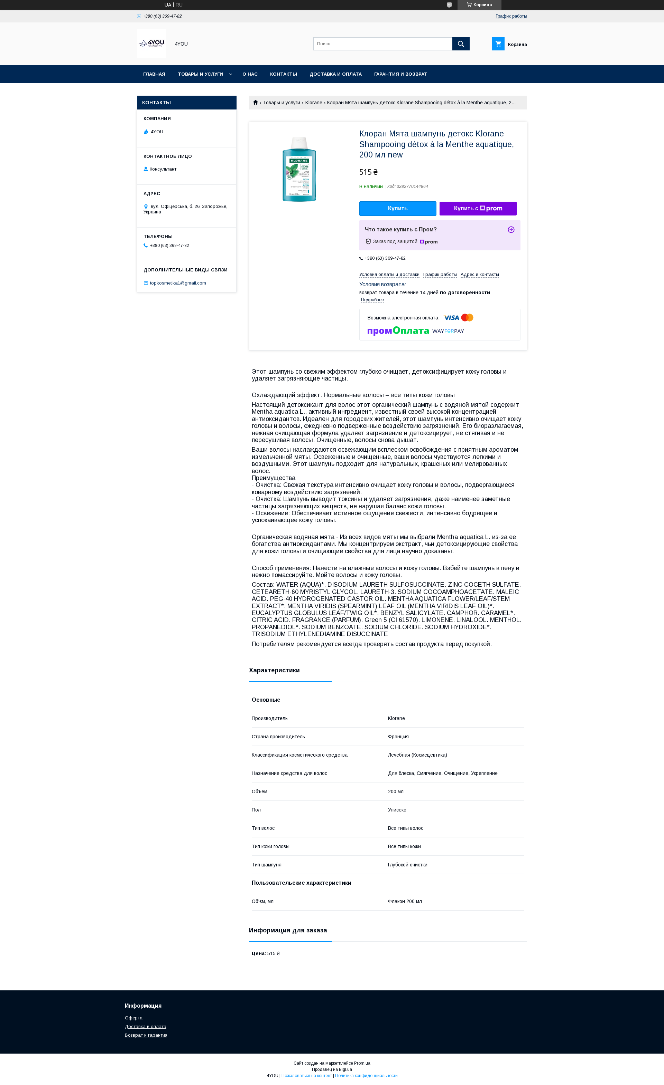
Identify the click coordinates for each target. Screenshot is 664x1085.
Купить (398, 208)
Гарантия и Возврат (400, 74)
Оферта (133, 1017)
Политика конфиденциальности (366, 1075)
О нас (250, 74)
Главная (154, 74)
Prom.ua (362, 1063)
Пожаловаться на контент (307, 1075)
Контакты (283, 74)
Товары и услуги (200, 74)
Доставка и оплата (336, 74)
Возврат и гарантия (146, 1035)
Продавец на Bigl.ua (332, 1069)
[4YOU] (151, 56)
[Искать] (461, 43)
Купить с (466, 208)
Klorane (313, 102)
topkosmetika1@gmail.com (178, 283)
